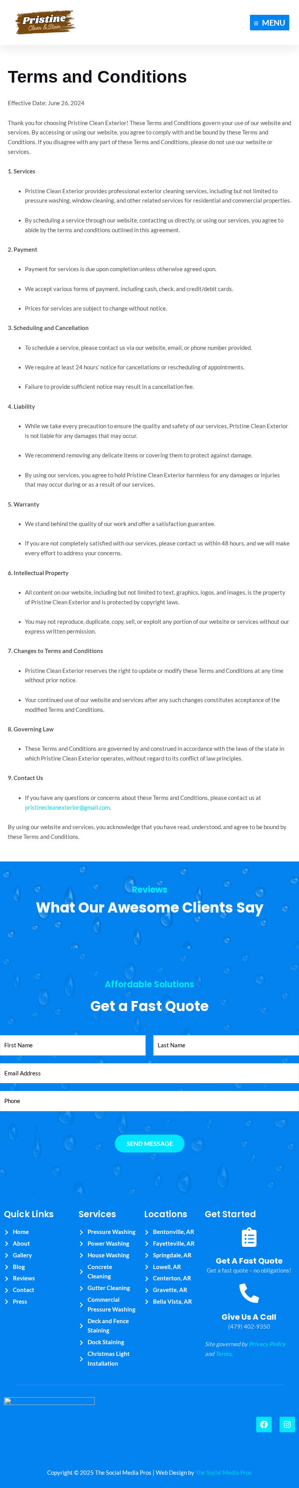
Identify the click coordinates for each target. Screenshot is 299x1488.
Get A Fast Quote (249, 1260)
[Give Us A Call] (249, 1294)
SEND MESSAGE (150, 1143)
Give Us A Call (249, 1316)
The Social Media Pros (223, 1472)
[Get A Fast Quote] (249, 1238)
